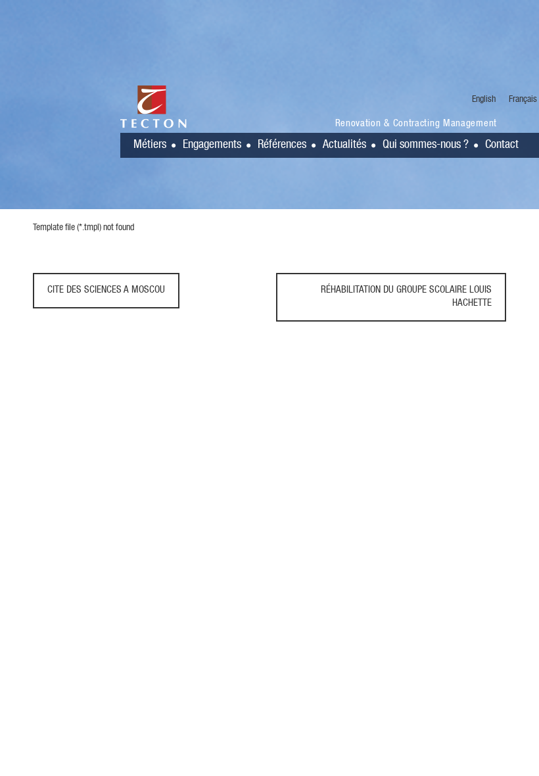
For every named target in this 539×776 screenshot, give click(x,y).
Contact (502, 145)
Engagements (212, 145)
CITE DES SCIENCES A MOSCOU (106, 290)
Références (282, 145)
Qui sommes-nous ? (426, 145)
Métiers (149, 145)
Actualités (344, 145)
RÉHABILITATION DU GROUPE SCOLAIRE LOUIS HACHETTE (406, 296)
